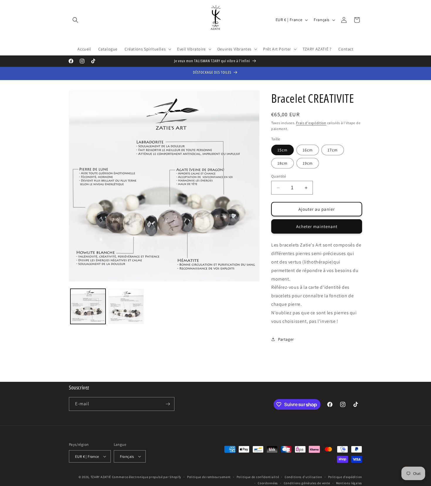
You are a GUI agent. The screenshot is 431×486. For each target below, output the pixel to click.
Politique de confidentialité (258, 477)
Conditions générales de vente (307, 483)
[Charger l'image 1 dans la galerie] (88, 306)
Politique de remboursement (209, 477)
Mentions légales (349, 483)
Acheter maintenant (316, 226)
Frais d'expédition (311, 123)
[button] (75, 20)
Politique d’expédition (345, 477)
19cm (308, 163)
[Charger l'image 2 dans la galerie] (126, 306)
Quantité (278, 176)
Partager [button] (286, 339)
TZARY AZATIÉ (101, 477)
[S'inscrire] (167, 404)
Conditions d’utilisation (303, 477)
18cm (282, 163)
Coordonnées (268, 483)
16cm (308, 150)
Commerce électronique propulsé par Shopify (146, 477)
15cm (282, 150)
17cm (333, 150)
